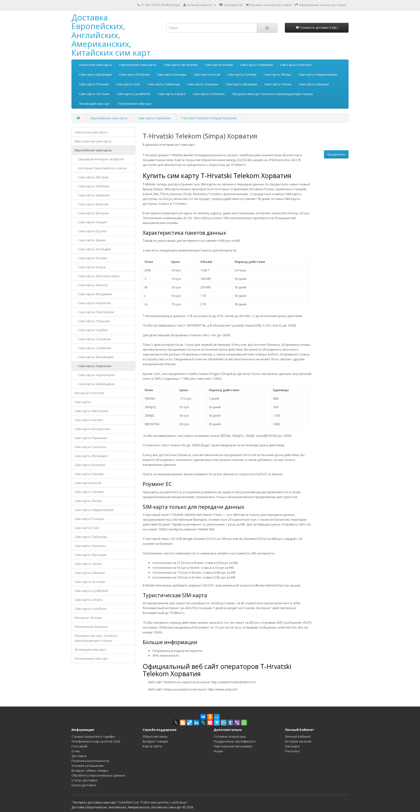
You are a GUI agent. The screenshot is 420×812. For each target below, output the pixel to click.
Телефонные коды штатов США (95, 741)
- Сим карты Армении (92, 195)
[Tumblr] (230, 723)
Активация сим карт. (95, 103)
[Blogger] (183, 723)
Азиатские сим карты (95, 64)
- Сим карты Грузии (90, 231)
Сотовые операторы (230, 736)
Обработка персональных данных (98, 775)
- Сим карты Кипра (90, 267)
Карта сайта (152, 746)
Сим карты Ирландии (95, 74)
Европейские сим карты (138, 64)
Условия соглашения (87, 765)
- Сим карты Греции (91, 222)
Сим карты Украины (202, 84)
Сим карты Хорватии (154, 118)
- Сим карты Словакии (93, 339)
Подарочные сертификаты (234, 741)
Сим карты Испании (134, 74)
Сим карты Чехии (277, 84)
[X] (176, 723)
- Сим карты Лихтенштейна (97, 276)
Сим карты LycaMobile (133, 94)
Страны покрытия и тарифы (93, 736)
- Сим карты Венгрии (92, 213)
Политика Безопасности (90, 761)
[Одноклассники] (210, 717)
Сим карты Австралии (181, 64)
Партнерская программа (233, 746)
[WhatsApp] (244, 723)
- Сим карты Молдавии (93, 294)
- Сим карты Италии (91, 258)
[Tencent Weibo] (224, 723)
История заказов (298, 741)
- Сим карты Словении (93, 348)
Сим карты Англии (219, 64)
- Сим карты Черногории (95, 375)
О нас (75, 751)
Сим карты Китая (207, 74)
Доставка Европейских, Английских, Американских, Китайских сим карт (110, 35)
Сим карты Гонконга (295, 64)
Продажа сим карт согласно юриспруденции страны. (273, 94)
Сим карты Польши (94, 84)
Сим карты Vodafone (209, 94)
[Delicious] (189, 723)
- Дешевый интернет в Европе (99, 159)
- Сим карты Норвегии (93, 303)
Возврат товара (155, 741)
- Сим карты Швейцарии (94, 384)
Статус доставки (84, 780)
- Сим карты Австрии (92, 177)
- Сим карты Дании (90, 240)
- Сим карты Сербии (91, 330)
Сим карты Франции (241, 84)
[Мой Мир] (217, 717)
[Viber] (237, 723)
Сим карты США (128, 84)
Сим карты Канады (171, 74)
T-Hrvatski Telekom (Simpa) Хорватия (209, 118)
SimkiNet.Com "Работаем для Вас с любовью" (153, 802)
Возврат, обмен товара (89, 770)
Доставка (78, 756)
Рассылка (292, 751)
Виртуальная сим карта (93, 141)
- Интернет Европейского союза (101, 168)
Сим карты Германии (256, 64)
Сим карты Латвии (242, 74)
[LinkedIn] (196, 723)
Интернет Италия (88, 617)
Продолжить (336, 154)
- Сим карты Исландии (93, 249)
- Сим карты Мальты (91, 285)
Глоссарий (79, 746)
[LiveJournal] (203, 723)
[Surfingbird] (217, 723)
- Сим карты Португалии (94, 312)
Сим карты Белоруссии (92, 429)
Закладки (292, 746)
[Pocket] (210, 723)
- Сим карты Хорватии (93, 366)
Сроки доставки (83, 785)
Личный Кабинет (298, 736)
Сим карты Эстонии (94, 94)
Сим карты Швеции (314, 84)
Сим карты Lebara (171, 94)
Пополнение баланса (91, 626)
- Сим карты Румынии (92, 321)
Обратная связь (155, 736)
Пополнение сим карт (135, 103)
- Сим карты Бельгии (91, 204)
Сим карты (83, 402)
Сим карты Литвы (277, 74)
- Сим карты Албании (92, 186)
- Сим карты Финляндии (94, 357)
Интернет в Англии (89, 393)
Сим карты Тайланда (164, 84)
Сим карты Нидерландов (317, 74)
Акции (218, 751)
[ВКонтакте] (203, 717)
